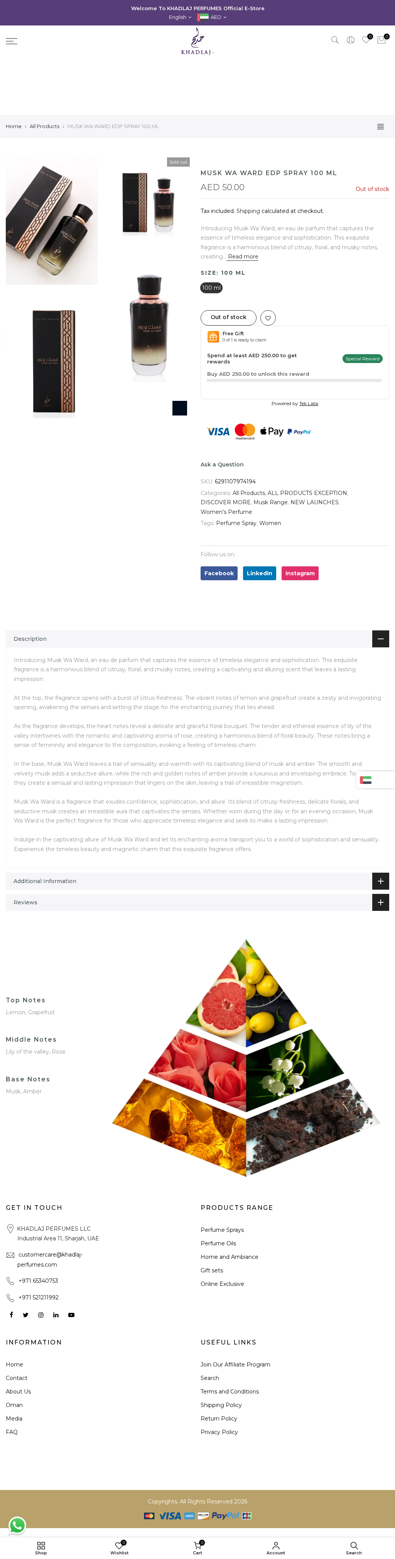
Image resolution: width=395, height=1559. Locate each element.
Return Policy (219, 1418)
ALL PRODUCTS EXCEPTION (307, 493)
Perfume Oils (218, 1243)
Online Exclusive (222, 1283)
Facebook (219, 573)
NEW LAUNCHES (314, 502)
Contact (16, 1378)
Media (14, 1418)
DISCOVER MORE (226, 502)
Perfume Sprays (222, 1229)
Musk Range (270, 502)
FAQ (12, 1432)
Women (270, 523)
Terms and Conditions (230, 1391)
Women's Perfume (226, 511)
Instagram (300, 573)
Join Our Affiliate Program (235, 1364)
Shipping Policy (221, 1405)
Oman (14, 1405)
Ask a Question (222, 464)
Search (210, 1378)
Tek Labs (308, 403)
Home (14, 126)
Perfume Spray (236, 523)
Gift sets (212, 1270)
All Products (44, 126)
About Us (18, 1391)
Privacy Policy (219, 1432)
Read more (242, 256)
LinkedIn (259, 573)
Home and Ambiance (229, 1256)
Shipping (248, 211)
